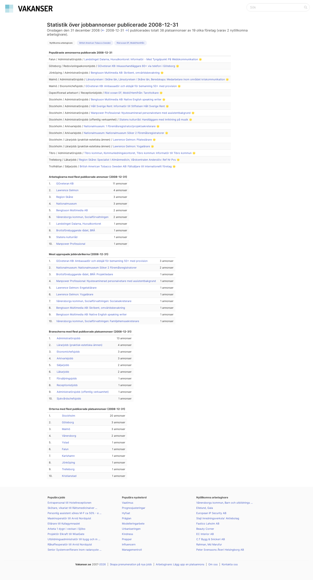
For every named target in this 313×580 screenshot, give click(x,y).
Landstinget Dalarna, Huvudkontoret (78, 223)
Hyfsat (126, 513)
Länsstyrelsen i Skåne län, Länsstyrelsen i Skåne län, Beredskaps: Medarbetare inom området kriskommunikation (156, 79)
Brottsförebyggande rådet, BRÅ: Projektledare (84, 274)
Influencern (128, 544)
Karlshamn (68, 455)
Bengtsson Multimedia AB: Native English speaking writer (126, 99)
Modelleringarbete (133, 523)
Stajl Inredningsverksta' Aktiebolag (217, 518)
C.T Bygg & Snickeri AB (210, 539)
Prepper (127, 539)
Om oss (213, 564)
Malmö (66, 429)
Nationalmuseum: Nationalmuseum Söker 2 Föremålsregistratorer (124, 133)
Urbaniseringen (131, 528)
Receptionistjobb (67, 385)
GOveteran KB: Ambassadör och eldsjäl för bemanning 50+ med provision (131, 86)
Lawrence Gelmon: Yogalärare (132, 146)
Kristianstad (69, 475)
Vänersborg (69, 435)
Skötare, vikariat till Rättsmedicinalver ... (72, 507)
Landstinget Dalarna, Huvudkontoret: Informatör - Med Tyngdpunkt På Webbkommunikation (141, 59)
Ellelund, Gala (204, 507)
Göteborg (68, 422)
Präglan (126, 518)
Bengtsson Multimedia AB (72, 210)
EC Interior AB (205, 534)
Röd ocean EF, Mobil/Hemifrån (130, 43)
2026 (102, 564)
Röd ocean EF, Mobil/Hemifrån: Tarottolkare (131, 92)
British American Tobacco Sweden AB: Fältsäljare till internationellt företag (126, 166)
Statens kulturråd (66, 237)
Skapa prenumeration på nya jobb (131, 564)
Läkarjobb (63, 371)
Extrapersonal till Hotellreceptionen (69, 502)
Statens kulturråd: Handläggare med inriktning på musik (154, 119)
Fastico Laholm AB (207, 523)
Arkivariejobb (65, 358)
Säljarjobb (63, 365)
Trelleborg (68, 469)
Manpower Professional (70, 243)
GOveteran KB (65, 183)
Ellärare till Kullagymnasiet (64, 523)
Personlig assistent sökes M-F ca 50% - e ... (74, 513)
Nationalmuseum (66, 203)
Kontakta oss (230, 564)
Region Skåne (64, 197)
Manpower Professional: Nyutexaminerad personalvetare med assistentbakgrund (141, 112)
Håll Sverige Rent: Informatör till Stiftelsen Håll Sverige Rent (128, 106)
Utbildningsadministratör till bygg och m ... (74, 539)
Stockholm (68, 415)
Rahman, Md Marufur (209, 544)
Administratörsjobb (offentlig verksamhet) (83, 391)
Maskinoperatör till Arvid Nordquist (69, 518)
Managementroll (132, 549)
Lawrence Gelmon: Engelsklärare (76, 287)
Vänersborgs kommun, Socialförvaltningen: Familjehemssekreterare (97, 321)
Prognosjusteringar (133, 507)
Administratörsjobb (68, 338)
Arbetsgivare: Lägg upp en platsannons (180, 564)
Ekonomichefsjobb (68, 351)
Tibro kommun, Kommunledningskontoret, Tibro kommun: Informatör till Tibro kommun (138, 153)
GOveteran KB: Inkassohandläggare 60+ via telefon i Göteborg (137, 66)
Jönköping (68, 462)
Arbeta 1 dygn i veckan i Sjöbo (66, 528)
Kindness (127, 534)
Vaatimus (127, 502)
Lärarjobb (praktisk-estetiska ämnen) (79, 345)
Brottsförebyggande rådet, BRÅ (75, 230)
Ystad (65, 442)
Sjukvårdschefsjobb (69, 398)
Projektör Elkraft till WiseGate (66, 534)
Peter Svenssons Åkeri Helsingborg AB (220, 549)
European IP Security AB (211, 513)
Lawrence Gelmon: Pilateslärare (133, 139)
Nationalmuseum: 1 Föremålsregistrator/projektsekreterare (120, 126)
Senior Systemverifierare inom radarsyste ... (74, 549)
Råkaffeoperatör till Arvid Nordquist (70, 544)
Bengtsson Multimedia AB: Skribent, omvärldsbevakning (125, 72)
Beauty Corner (205, 528)
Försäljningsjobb (67, 378)
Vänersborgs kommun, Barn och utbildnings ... (224, 502)
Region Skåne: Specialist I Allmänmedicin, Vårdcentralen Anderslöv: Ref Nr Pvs (128, 159)
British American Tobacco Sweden (95, 43)
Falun (65, 449)
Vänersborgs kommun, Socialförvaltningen (82, 217)
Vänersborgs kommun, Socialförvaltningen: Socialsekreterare (93, 301)
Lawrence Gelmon (67, 190)
